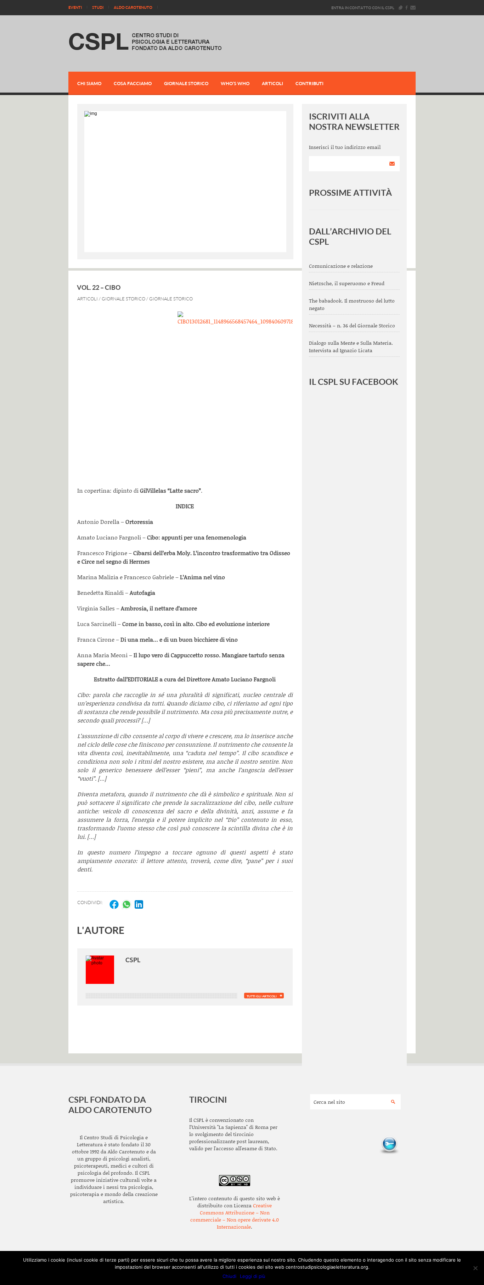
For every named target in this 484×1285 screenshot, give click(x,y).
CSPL (132, 960)
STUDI (97, 7)
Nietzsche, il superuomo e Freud (346, 283)
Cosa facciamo (133, 83)
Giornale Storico (186, 83)
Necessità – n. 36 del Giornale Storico (352, 325)
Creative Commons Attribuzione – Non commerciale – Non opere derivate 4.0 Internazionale (234, 1216)
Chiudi (229, 1276)
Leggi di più (252, 1276)
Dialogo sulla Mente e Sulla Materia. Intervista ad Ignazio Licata (351, 346)
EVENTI (75, 7)
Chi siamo (89, 83)
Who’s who (235, 83)
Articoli (272, 83)
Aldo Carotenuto (133, 7)
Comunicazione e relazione (341, 266)
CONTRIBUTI (309, 83)
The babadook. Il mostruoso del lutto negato (352, 304)
